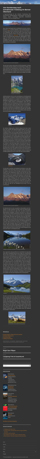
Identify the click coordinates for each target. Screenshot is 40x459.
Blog (4, 451)
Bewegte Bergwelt (11, 375)
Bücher (4, 444)
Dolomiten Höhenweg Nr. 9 (8, 335)
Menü (36, 2)
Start (4, 442)
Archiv (27, 457)
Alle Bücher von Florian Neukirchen (10, 421)
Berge (9, 29)
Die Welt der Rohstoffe (12, 396)
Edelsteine (10, 414)
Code (4, 446)
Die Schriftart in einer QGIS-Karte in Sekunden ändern (14, 434)
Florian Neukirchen (8, 457)
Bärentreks (16, 35)
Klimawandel (10, 165)
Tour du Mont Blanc (7, 337)
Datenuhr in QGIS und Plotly (9, 433)
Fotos (4, 449)
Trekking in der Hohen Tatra (9, 429)
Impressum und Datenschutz (17, 457)
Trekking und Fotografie (8, 338)
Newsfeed (23, 457)
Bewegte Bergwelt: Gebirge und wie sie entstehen (12, 334)
